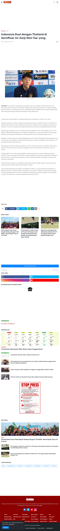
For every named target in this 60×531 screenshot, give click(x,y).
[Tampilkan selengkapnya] (39, 208)
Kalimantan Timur (17, 516)
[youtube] (44, 280)
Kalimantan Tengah (26, 516)
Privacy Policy (40, 528)
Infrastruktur (37, 466)
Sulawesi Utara (43, 521)
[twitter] (44, 276)
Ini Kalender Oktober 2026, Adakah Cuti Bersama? (25, 355)
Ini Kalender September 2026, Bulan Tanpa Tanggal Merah (22, 349)
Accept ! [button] (6, 527)
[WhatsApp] (29, 208)
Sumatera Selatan (26, 521)
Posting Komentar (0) (30, 266)
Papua (23, 519)
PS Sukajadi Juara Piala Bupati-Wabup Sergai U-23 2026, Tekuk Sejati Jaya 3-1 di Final (10, 232)
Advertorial (46, 466)
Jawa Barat (51, 516)
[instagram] (15, 280)
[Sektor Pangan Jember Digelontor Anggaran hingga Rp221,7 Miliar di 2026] (5, 369)
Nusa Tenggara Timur (35, 519)
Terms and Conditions (30, 528)
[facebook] (24, 509)
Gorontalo (15, 514)
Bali (50, 514)
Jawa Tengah (43, 516)
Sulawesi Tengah (53, 521)
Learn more (11, 524)
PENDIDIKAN (5, 321)
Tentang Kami (49, 528)
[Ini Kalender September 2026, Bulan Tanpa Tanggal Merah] (30, 338)
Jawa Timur (33, 516)
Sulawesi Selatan (8, 519)
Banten (41, 514)
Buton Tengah (34, 514)
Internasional (28, 466)
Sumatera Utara (11, 466)
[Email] (35, 208)
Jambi (5, 514)
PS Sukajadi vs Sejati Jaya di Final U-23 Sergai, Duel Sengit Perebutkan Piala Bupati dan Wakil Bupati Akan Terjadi (29, 233)
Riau (14, 519)
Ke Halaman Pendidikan (7, 323)
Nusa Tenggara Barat (44, 519)
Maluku (50, 519)
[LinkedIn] (32, 208)
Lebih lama (55, 269)
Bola (7, 31)
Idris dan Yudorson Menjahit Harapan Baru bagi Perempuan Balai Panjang (31, 377)
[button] (2, 2)
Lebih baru (4, 269)
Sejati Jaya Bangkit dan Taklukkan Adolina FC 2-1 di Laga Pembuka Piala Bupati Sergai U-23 (49, 232)
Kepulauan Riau (7, 516)
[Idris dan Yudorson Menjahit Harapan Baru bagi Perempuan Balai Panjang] (5, 377)
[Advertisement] (30, 18)
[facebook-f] (15, 276)
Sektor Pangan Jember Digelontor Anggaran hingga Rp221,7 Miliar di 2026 (32, 369)
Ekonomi (20, 466)
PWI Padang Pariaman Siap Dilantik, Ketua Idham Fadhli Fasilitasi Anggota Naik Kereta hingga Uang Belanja (33, 362)
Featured (54, 466)
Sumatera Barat (34, 521)
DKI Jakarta (25, 514)
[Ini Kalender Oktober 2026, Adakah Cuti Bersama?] (5, 355)
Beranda (3, 31)
